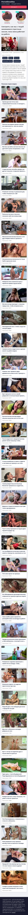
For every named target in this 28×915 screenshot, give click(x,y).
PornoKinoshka (8, 2)
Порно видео (5, 4)
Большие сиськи (7, 61)
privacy (13, 912)
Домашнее (17, 61)
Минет (11, 58)
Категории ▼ (14, 7)
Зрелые (5, 58)
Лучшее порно (16, 4)
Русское (17, 58)
